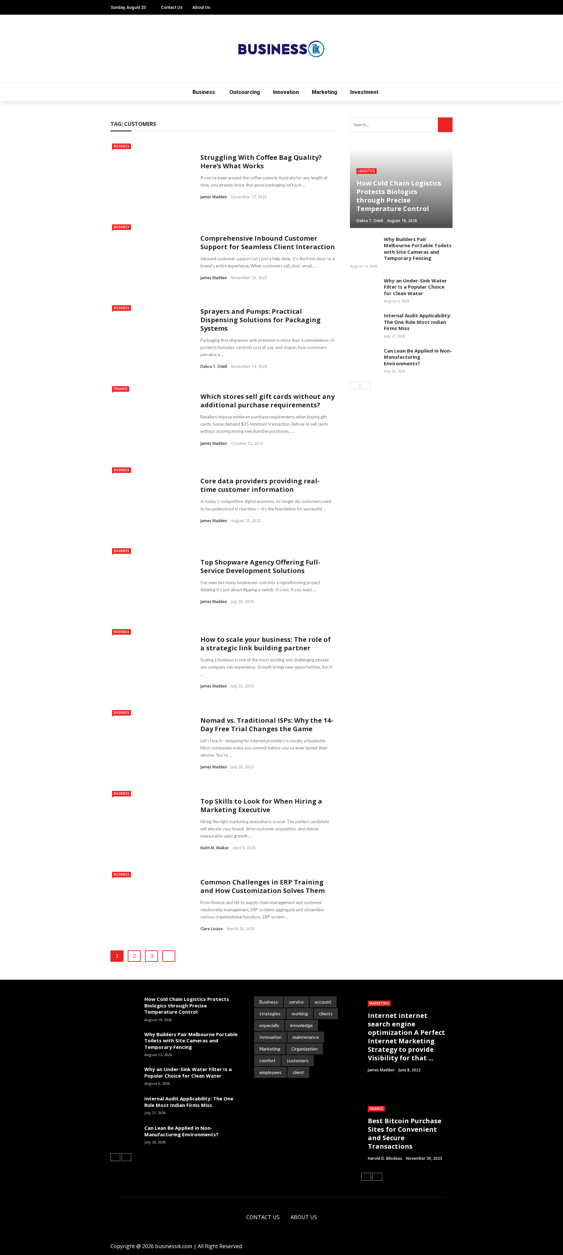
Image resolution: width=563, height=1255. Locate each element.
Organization (304, 1048)
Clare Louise (211, 928)
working (300, 1013)
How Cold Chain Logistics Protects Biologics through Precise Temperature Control (186, 1005)
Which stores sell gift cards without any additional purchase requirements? (267, 400)
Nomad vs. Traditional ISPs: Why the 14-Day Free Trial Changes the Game (266, 724)
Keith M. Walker (214, 848)
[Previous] (355, 385)
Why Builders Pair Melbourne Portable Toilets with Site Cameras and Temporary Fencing (418, 249)
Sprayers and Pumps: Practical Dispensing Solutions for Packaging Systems (260, 320)
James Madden (213, 197)
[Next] (366, 385)
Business (204, 92)
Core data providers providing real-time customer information (260, 485)
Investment (364, 92)
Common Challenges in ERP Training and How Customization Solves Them (262, 886)
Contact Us (171, 7)
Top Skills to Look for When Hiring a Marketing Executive (261, 805)
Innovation (286, 92)
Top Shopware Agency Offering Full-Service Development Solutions (260, 566)
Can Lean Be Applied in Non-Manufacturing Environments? (418, 357)
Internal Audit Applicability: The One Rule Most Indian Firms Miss (417, 321)
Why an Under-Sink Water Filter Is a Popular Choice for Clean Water (415, 286)
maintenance (306, 1037)
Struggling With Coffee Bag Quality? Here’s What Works (261, 161)
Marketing (324, 92)
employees (270, 1072)
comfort (267, 1060)
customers (298, 1060)
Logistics (366, 171)
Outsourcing (244, 92)
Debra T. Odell (213, 366)
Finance (120, 388)
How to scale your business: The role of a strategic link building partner (265, 643)
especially (269, 1025)
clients (326, 1013)
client (298, 1072)
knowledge (301, 1025)
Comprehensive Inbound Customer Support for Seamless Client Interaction (267, 242)
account (323, 1002)
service (296, 1002)
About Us (201, 7)
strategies (270, 1013)
